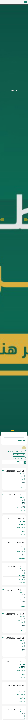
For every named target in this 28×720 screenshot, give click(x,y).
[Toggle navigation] (25, 1)
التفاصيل (23, 487)
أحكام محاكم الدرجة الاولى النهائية (16, 451)
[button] (2, 220)
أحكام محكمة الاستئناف (19, 455)
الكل (24, 448)
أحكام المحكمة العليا (19, 458)
